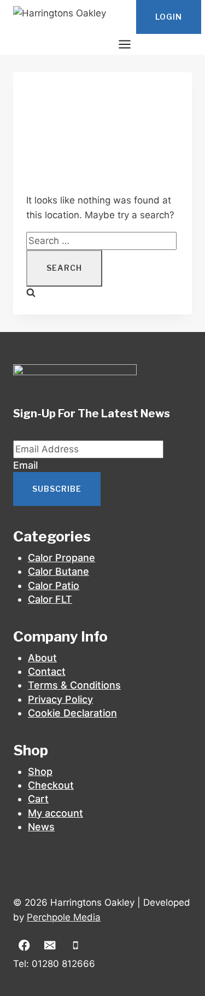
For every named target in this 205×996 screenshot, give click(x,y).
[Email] (50, 945)
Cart (38, 799)
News (41, 826)
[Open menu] (124, 44)
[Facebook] (24, 945)
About (42, 657)
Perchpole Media (64, 917)
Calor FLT (50, 599)
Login (168, 16)
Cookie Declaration (72, 713)
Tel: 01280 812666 (54, 963)
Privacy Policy (60, 699)
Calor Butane (58, 571)
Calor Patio (53, 585)
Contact (47, 671)
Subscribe (56, 488)
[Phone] (76, 945)
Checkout (51, 785)
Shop (40, 771)
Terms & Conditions (74, 685)
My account (55, 813)
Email (25, 465)
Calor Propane (61, 557)
